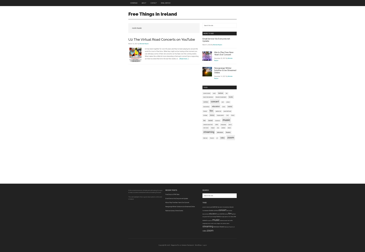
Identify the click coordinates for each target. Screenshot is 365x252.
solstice (223, 127)
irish (227, 115)
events (230, 106)
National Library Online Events (174, 210)
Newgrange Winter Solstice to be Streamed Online (225, 70)
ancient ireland (206, 93)
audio (214, 93)
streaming (208, 132)
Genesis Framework (188, 245)
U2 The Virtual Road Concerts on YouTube (161, 39)
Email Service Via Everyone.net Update (176, 198)
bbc (226, 93)
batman (220, 93)
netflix (216, 124)
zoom (230, 137)
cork (223, 102)
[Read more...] (184, 59)
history (212, 115)
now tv (230, 124)
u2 (217, 138)
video (222, 138)
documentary (206, 106)
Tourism (212, 138)
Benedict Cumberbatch (221, 97)
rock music (205, 127)
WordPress (198, 245)
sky (218, 127)
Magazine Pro (175, 245)
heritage (205, 115)
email (223, 106)
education (216, 106)
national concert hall (208, 124)
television (220, 132)
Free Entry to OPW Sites (172, 194)
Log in (205, 245)
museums (217, 120)
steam (229, 127)
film (211, 111)
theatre (228, 132)
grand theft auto (227, 111)
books (231, 97)
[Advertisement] (164, 83)
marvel (210, 120)
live (204, 120)
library (232, 115)
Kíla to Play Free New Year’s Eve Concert (223, 53)
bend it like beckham (208, 97)
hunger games (220, 115)
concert (215, 101)
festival (205, 111)
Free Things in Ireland (152, 14)
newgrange (223, 124)
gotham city (218, 111)
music (226, 120)
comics (205, 102)
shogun (212, 127)
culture (228, 102)
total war (205, 138)
